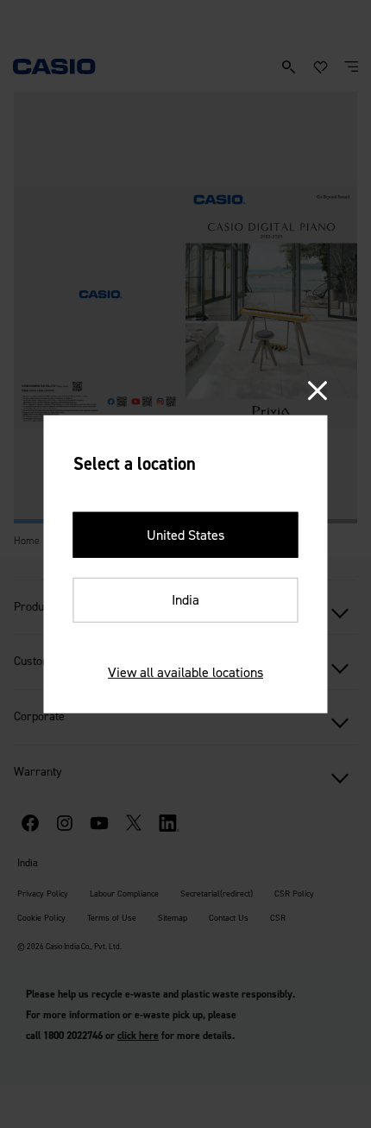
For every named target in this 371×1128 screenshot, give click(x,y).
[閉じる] (318, 391)
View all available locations (185, 672)
